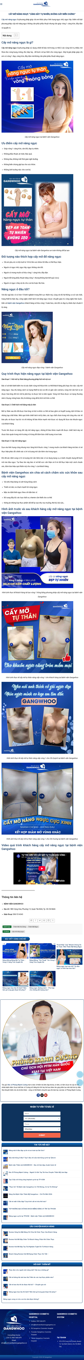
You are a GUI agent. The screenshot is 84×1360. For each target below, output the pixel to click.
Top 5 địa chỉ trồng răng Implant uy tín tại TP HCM (27, 1180)
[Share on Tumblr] (53, 921)
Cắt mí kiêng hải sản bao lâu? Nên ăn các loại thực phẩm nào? (31, 1277)
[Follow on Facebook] (38, 1095)
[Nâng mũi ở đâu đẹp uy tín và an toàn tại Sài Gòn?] (5, 1152)
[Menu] (1, 4)
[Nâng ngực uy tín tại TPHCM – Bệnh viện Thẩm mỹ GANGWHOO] (5, 1217)
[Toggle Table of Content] (14, 35)
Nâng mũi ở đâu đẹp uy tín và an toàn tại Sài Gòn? (27, 1150)
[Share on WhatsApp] (31, 921)
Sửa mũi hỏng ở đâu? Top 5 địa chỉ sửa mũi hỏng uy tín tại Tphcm (32, 1158)
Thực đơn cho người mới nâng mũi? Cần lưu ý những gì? (29, 1270)
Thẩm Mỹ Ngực (33, 927)
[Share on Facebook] (35, 921)
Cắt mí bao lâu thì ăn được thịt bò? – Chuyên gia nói (27, 1285)
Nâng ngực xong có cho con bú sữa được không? (21, 1299)
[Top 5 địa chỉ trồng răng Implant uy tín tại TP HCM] (5, 1181)
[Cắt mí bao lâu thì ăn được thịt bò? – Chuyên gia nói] (5, 1286)
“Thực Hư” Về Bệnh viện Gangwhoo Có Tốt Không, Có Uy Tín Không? (33, 1187)
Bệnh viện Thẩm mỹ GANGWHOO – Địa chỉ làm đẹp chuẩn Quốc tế (32, 1165)
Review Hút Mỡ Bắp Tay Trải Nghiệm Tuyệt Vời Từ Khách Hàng (31, 1247)
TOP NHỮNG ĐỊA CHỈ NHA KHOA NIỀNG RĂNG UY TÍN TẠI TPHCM (32, 1209)
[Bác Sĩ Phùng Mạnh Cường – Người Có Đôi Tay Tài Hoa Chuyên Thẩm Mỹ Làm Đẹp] (5, 1174)
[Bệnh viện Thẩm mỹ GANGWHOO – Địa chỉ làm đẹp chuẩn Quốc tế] (5, 1166)
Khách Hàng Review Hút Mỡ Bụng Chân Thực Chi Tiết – (28, 1254)
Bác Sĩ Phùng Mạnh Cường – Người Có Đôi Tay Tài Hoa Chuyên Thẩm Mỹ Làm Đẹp (38, 1172)
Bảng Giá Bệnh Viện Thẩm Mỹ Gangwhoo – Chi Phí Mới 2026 (30, 1194)
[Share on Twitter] (40, 921)
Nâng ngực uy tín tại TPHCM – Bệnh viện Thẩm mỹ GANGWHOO (31, 1216)
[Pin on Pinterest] (44, 921)
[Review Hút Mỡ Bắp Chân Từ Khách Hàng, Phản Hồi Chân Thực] (5, 1241)
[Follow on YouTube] (45, 1095)
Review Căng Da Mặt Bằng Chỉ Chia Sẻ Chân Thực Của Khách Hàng (33, 1232)
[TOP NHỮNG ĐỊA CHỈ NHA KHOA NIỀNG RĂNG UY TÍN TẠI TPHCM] (5, 1210)
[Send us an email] (42, 1095)
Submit (42, 1135)
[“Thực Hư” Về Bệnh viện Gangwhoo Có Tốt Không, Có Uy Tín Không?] (5, 1188)
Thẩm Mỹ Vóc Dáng (19, 927)
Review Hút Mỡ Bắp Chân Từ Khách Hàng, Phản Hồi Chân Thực (31, 1239)
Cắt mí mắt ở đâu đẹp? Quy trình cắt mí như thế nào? (28, 1201)
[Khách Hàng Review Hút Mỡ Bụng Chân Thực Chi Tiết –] (5, 1255)
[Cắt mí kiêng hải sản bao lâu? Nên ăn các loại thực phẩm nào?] (5, 1279)
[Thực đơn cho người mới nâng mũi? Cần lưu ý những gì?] (5, 1271)
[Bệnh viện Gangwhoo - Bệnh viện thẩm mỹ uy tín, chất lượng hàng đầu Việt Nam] (42, 4)
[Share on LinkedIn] (49, 921)
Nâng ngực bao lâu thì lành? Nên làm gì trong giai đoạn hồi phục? (32, 1292)
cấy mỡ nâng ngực (18, 931)
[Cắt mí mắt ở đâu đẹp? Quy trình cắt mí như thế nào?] (5, 1203)
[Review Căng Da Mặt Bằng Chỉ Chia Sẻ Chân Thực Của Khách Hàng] (5, 1233)
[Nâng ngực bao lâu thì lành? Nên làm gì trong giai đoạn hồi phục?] (5, 1293)
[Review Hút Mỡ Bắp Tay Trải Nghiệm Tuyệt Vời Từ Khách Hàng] (5, 1248)
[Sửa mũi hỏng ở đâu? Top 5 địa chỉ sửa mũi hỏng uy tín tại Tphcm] (5, 1159)
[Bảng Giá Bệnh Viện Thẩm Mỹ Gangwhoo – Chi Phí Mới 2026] (5, 1195)
